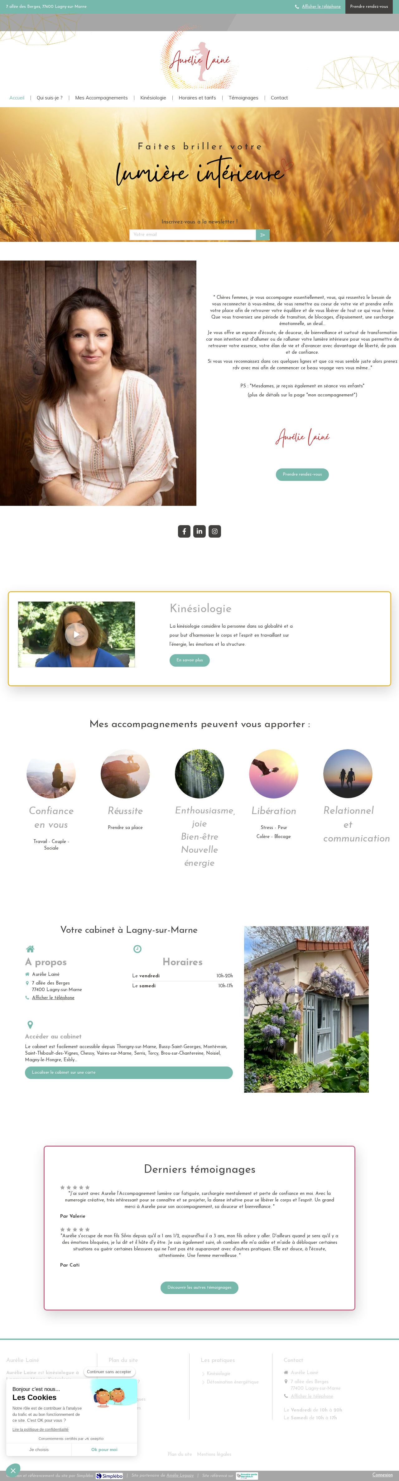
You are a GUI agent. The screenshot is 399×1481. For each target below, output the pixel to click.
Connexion (383, 1475)
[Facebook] (184, 531)
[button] (13, 1470)
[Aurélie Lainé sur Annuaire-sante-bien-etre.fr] (247, 1476)
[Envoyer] (263, 234)
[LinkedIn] (199, 531)
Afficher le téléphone (321, 7)
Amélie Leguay (180, 1476)
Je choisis (39, 1449)
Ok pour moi (104, 1449)
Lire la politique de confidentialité (40, 1429)
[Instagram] (215, 531)
